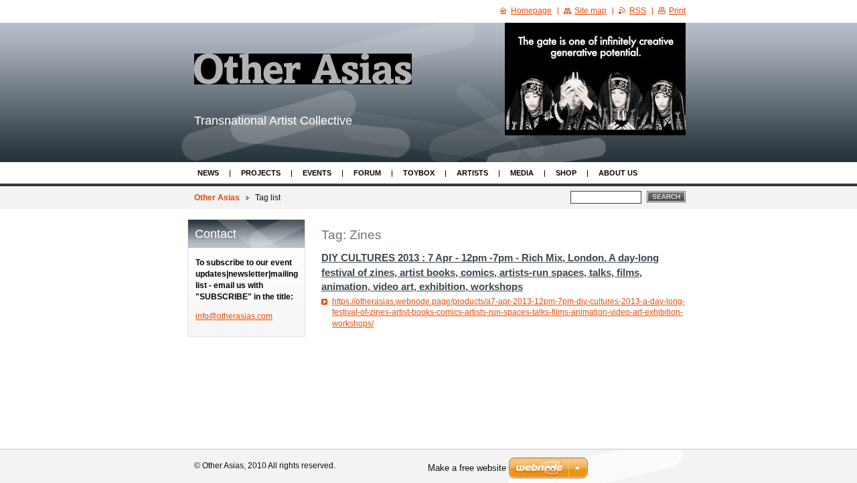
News (208, 173)
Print (677, 10)
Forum (367, 173)
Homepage (531, 10)
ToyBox (419, 173)
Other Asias (217, 197)
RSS (637, 10)
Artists (472, 173)
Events (317, 173)
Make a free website (467, 468)
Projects (261, 173)
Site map (590, 10)
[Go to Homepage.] (303, 69)
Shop (566, 173)
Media (522, 173)
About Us (618, 173)
